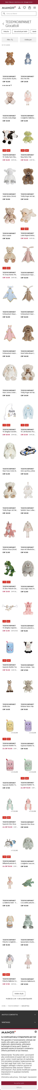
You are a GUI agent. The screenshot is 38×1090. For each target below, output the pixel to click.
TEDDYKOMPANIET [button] (13, 1006)
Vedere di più (19, 993)
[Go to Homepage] (9, 7)
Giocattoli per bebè (20, 31)
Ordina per (28, 40)
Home (3, 1006)
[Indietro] (3, 24)
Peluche (6, 31)
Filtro (8, 40)
